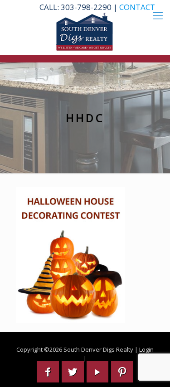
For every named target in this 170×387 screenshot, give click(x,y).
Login (146, 349)
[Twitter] (73, 371)
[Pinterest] (122, 371)
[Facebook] (48, 371)
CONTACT (137, 7)
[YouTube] (98, 371)
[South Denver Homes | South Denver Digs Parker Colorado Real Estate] (85, 32)
